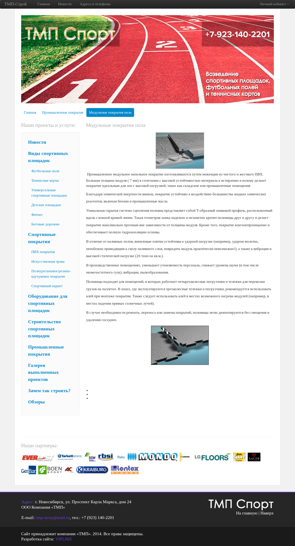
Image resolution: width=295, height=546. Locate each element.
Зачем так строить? (49, 390)
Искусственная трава (48, 261)
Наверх (267, 513)
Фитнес (37, 215)
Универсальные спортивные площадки (49, 192)
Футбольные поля (45, 171)
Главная (43, 4)
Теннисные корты (45, 180)
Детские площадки (46, 205)
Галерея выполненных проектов (43, 372)
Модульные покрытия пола (110, 112)
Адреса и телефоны (95, 4)
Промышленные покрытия (62, 112)
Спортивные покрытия (42, 238)
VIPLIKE (63, 538)
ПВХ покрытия (43, 252)
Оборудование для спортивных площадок (47, 303)
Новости (64, 4)
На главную (246, 513)
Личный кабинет (273, 4)
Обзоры (36, 401)
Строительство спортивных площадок (44, 329)
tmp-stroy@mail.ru (53, 517)
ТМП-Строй (15, 4)
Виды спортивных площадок (48, 157)
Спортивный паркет (46, 286)
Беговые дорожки (45, 224)
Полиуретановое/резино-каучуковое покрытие (51, 274)
